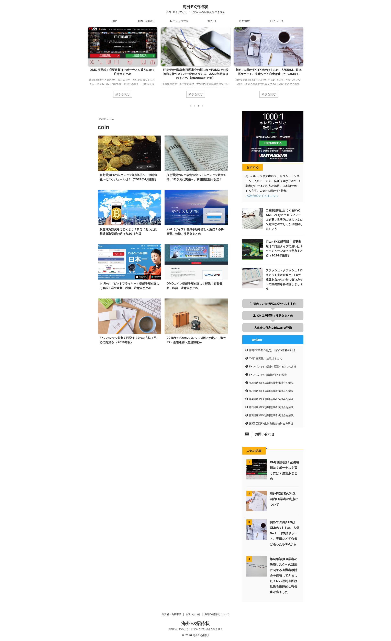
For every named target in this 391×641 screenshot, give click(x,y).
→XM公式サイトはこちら (261, 195)
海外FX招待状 (195, 6)
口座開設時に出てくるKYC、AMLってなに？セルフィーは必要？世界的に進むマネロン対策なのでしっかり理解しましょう (284, 219)
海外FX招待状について (217, 614)
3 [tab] (199, 106)
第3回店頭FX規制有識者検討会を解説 (271, 407)
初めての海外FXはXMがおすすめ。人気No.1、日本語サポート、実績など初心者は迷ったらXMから (284, 533)
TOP (114, 21)
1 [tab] (190, 106)
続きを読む (122, 94)
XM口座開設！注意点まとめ (275, 315)
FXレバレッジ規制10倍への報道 (268, 374)
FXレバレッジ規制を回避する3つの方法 (272, 366)
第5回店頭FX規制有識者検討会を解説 (271, 390)
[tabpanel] (122, 64)
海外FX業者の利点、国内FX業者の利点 (272, 350)
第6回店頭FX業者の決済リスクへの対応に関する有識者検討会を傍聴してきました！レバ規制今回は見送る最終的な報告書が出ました (283, 575)
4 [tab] (203, 106)
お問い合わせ (193, 614)
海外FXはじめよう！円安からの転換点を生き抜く (195, 629)
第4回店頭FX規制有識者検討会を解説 (271, 399)
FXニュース (277, 21)
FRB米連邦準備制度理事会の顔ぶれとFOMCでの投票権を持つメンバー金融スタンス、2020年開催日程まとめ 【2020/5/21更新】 (122, 74)
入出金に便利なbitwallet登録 (273, 327)
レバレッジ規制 (179, 21)
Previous (91, 62)
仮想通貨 (244, 21)
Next (299, 62)
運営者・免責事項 (171, 614)
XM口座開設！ (146, 21)
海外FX (212, 21)
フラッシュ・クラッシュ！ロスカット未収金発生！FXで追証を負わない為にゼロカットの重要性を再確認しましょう (284, 279)
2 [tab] (194, 106)
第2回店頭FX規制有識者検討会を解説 (271, 415)
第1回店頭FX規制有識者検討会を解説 (271, 423)
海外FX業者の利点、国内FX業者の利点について (269, 69)
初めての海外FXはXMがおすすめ (274, 303)
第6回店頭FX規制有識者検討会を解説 (271, 382)
